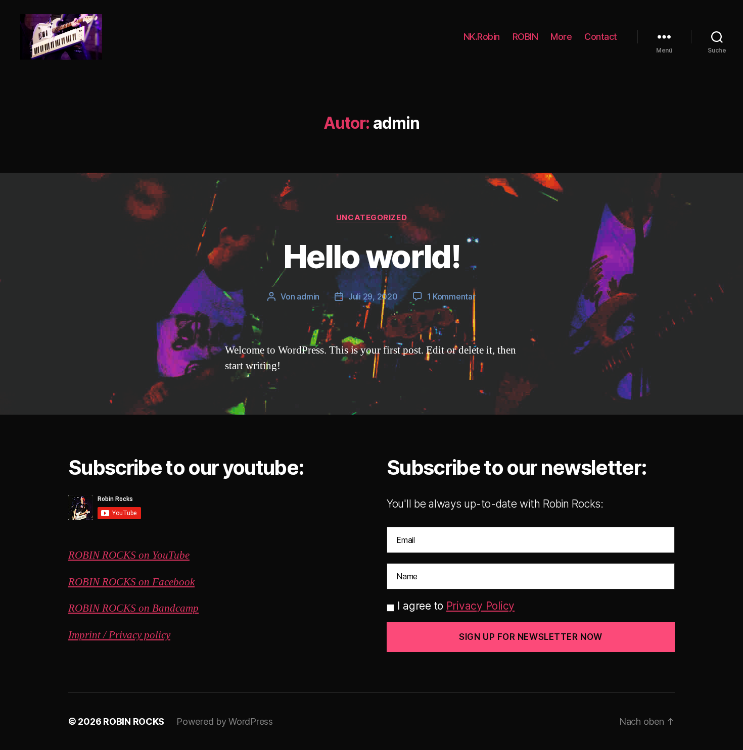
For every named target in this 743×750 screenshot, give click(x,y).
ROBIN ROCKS (133, 721)
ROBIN (525, 36)
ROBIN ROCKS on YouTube (129, 555)
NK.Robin (481, 36)
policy (156, 635)
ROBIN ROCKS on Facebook (131, 582)
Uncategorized (371, 217)
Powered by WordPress (224, 721)
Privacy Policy (480, 605)
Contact (600, 36)
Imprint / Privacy (105, 635)
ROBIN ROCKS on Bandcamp (133, 608)
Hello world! (371, 256)
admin (308, 296)
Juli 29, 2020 (373, 296)
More (561, 36)
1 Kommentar (451, 296)
